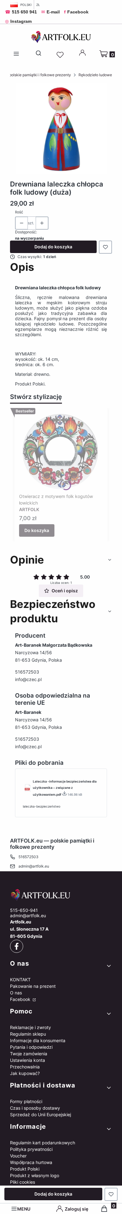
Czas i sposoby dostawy (35, 1108)
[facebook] (16, 946)
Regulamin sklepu (28, 1034)
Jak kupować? (25, 1073)
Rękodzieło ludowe (95, 74)
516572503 (27, 671)
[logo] (61, 895)
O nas (16, 992)
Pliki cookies (22, 1182)
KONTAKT (20, 979)
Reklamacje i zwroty (30, 1027)
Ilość (19, 212)
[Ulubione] (61, 55)
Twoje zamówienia (28, 1053)
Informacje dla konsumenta (37, 1040)
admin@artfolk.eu (33, 866)
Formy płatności (26, 1101)
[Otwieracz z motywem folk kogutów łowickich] (61, 452)
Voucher (18, 1155)
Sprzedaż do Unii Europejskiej (40, 1114)
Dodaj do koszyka (53, 246)
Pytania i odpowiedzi (31, 1047)
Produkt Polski (24, 1169)
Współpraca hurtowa (31, 1162)
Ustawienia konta (27, 1060)
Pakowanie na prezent (33, 986)
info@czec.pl (28, 679)
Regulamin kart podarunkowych (42, 1142)
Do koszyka (36, 530)
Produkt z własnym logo (34, 1175)
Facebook (21, 999)
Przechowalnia (25, 1066)
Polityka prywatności (31, 1149)
